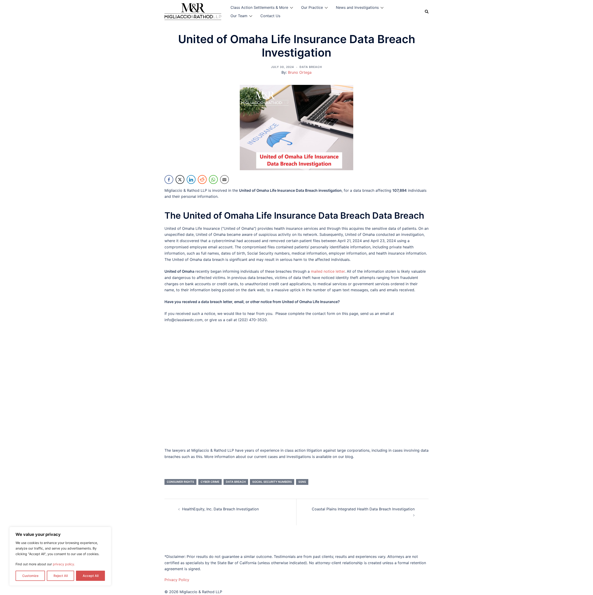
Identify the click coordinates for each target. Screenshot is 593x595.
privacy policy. (64, 564)
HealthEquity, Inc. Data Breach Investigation (220, 509)
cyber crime (210, 481)
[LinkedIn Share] (191, 179)
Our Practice (312, 7)
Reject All (61, 576)
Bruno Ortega (300, 72)
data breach (236, 481)
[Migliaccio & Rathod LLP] (192, 11)
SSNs (302, 481)
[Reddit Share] (202, 179)
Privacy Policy (176, 579)
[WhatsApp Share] (213, 179)
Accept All (90, 576)
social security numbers (272, 481)
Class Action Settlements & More (259, 7)
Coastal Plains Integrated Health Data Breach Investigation (363, 509)
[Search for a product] (427, 11)
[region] (60, 556)
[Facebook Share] (168, 179)
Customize (30, 576)
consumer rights (180, 481)
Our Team (238, 15)
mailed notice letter (328, 271)
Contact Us (270, 15)
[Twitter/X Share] (180, 179)
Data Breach (311, 67)
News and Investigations (357, 7)
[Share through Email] (224, 179)
